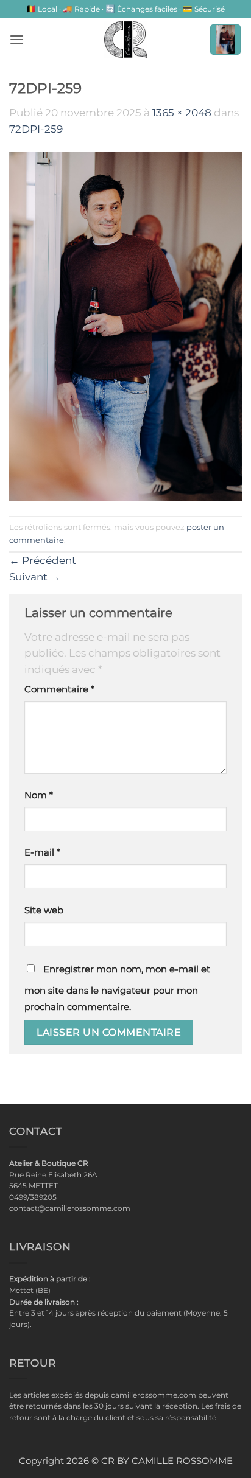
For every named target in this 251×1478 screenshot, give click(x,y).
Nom (38, 795)
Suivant (34, 577)
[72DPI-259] (125, 325)
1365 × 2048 (181, 112)
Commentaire (59, 689)
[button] (16, 39)
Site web (43, 910)
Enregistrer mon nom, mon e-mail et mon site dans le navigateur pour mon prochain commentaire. (117, 988)
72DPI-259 (36, 129)
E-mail (42, 852)
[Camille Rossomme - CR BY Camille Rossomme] (125, 39)
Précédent (42, 560)
